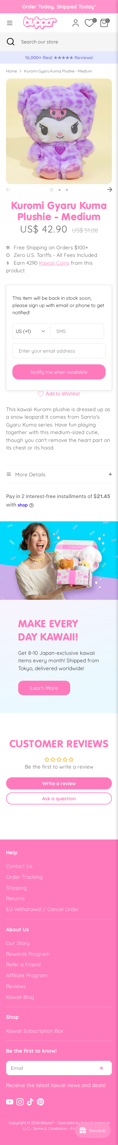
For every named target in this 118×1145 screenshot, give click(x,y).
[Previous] (8, 189)
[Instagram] (20, 1101)
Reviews (16, 986)
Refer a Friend (23, 964)
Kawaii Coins (54, 263)
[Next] (109, 189)
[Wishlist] (89, 23)
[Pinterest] (40, 1101)
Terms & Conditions (50, 1128)
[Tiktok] (30, 1101)
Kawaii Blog (20, 997)
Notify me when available (59, 372)
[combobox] (47, 41)
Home (11, 71)
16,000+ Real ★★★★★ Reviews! (59, 57)
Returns (15, 898)
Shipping (16, 887)
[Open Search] (11, 41)
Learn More (44, 688)
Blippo (46, 1122)
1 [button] (51, 189)
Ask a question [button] (59, 798)
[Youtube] (9, 1101)
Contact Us (19, 866)
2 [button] (60, 190)
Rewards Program (28, 954)
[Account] (76, 21)
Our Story (18, 943)
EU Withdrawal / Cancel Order (42, 909)
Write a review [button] (59, 783)
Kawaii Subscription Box (34, 1031)
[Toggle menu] (10, 23)
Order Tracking (24, 877)
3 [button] (67, 190)
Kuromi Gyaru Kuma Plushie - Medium (58, 71)
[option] (59, 57)
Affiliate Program (27, 975)
